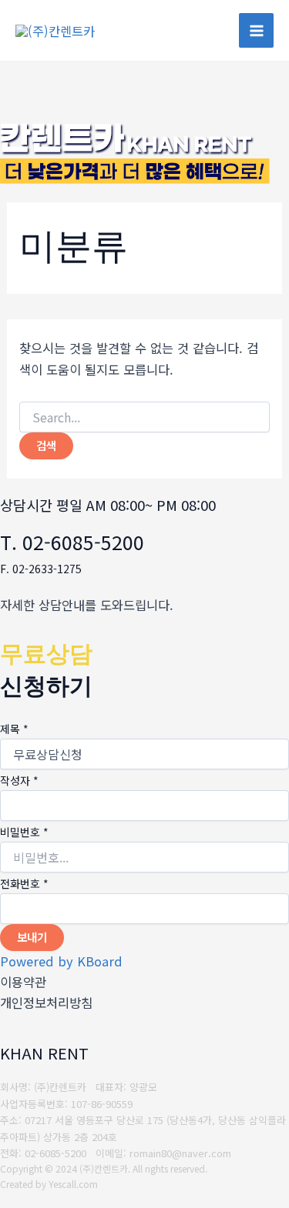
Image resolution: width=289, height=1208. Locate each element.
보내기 (32, 937)
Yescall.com (73, 1183)
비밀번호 (24, 831)
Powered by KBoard (61, 961)
